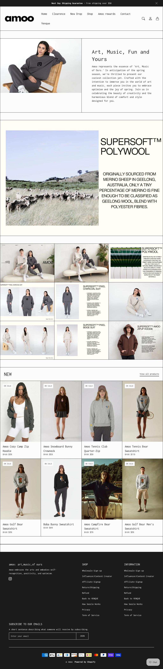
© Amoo (69, 662)
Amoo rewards (106, 13)
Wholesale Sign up (92, 571)
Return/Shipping (90, 587)
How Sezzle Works (91, 604)
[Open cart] (157, 18)
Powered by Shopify (85, 662)
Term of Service (90, 615)
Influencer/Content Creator (97, 576)
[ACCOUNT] (150, 18)
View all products (149, 374)
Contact (125, 13)
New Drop (76, 13)
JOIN (82, 636)
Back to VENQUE (90, 598)
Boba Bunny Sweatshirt (58, 524)
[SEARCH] (143, 18)
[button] (10, 578)
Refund (85, 593)
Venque (45, 23)
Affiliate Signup (91, 582)
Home (44, 13)
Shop (90, 13)
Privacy (86, 610)
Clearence (58, 13)
